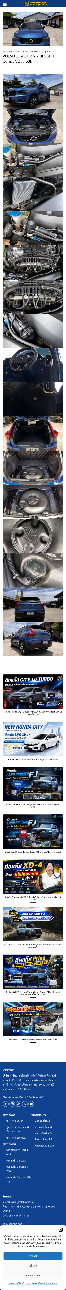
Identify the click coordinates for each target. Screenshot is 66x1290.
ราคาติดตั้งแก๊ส (43, 1120)
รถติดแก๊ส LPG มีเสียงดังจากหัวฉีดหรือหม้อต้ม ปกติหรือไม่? (33, 1040)
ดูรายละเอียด (33, 1275)
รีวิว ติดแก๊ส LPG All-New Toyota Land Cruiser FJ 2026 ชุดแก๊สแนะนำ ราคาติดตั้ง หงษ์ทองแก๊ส (33, 993)
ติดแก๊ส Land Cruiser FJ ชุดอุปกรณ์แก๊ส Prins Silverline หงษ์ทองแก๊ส (33, 805)
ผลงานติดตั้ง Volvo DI (13, 51)
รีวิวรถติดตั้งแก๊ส (43, 1127)
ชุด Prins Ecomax (16, 1137)
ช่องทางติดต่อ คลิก (12, 1223)
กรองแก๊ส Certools (16, 1160)
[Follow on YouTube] (31, 1104)
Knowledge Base (44, 1145)
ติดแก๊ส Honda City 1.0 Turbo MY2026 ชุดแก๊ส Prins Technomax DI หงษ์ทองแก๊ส (33, 713)
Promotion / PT (43, 1139)
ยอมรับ (33, 1255)
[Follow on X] (25, 1104)
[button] (60, 1229)
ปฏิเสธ (33, 1265)
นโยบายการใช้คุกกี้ (16, 1283)
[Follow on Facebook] (6, 1104)
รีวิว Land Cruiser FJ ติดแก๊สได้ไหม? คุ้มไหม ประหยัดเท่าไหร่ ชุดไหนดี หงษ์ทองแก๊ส (33, 945)
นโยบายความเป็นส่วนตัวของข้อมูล (41, 1283)
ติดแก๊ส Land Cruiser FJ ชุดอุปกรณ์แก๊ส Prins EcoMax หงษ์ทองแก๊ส (33, 852)
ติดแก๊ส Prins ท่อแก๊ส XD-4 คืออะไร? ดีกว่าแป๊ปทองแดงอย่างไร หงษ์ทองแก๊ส (33, 898)
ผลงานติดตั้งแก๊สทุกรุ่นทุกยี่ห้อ (38, 51)
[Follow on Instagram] (12, 1104)
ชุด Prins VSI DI (14, 1120)
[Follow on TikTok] (18, 1104)
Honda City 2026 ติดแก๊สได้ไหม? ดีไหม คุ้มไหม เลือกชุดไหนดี (33, 759)
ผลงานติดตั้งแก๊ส (43, 1133)
